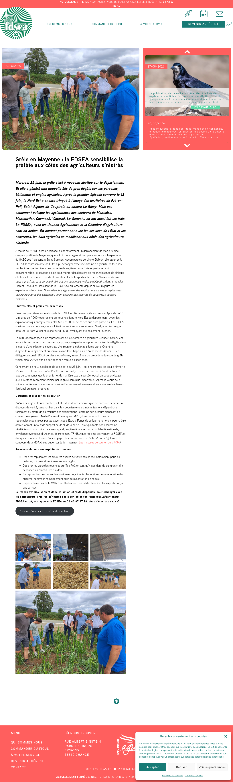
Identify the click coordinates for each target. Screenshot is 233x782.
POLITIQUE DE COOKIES (132, 769)
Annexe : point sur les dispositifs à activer (45, 511)
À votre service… (153, 24)
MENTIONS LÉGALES (99, 769)
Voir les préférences (212, 767)
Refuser (181, 767)
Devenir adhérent (27, 761)
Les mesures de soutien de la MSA (99, 442)
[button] (226, 736)
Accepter (152, 767)
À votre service (25, 755)
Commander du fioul (107, 24)
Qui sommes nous (59, 24)
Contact (18, 767)
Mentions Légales (194, 775)
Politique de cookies (172, 775)
